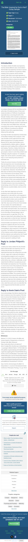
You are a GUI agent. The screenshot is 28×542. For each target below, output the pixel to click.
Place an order (14, 523)
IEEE (23, 374)
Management (14, 497)
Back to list (15, 53)
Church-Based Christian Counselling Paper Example (13, 452)
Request (14, 428)
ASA (20, 374)
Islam (14, 487)
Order (6, 531)
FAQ (14, 533)
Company (7, 497)
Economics (16, 506)
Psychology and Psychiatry (10, 503)
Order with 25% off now (14, 411)
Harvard (10, 374)
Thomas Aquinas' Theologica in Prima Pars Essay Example (12, 448)
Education (11, 500)
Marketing (21, 503)
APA (3, 374)
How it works (20, 531)
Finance (10, 506)
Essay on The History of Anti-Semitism (13, 465)
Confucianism (14, 475)
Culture (17, 500)
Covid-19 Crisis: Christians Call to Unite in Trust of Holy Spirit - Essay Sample (13, 461)
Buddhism (14, 478)
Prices (12, 531)
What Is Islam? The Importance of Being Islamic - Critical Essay (13, 439)
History (21, 497)
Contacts (8, 533)
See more (14, 490)
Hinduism (14, 484)
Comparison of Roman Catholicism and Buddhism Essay (13, 457)
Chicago (16, 374)
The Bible (10, 27)
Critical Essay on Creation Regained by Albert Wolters (13, 443)
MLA (6, 374)
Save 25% (14, 103)
